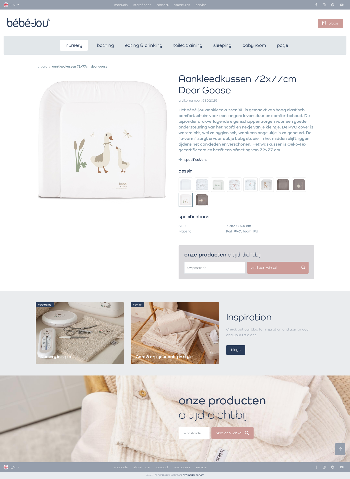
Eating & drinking (143, 45)
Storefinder (142, 5)
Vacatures (182, 5)
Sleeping (222, 45)
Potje (282, 45)
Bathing (105, 45)
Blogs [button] (333, 23)
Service (201, 5)
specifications (195, 160)
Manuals (121, 5)
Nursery (74, 45)
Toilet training (187, 45)
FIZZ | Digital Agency (193, 475)
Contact (162, 5)
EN (13, 5)
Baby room (254, 45)
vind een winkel (229, 433)
